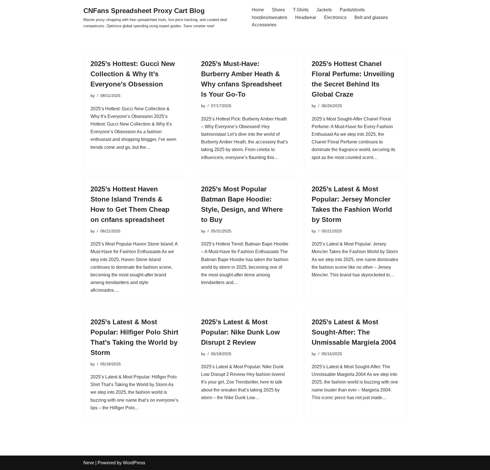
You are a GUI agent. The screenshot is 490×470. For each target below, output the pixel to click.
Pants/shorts (352, 9)
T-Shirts (301, 9)
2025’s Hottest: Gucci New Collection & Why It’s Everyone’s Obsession (132, 74)
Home (258, 9)
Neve (88, 462)
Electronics (335, 17)
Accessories (264, 24)
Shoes (278, 9)
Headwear (305, 17)
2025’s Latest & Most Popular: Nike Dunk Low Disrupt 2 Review (240, 332)
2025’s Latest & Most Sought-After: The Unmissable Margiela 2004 (354, 332)
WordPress (134, 462)
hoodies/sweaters (269, 17)
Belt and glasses (371, 17)
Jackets (324, 9)
